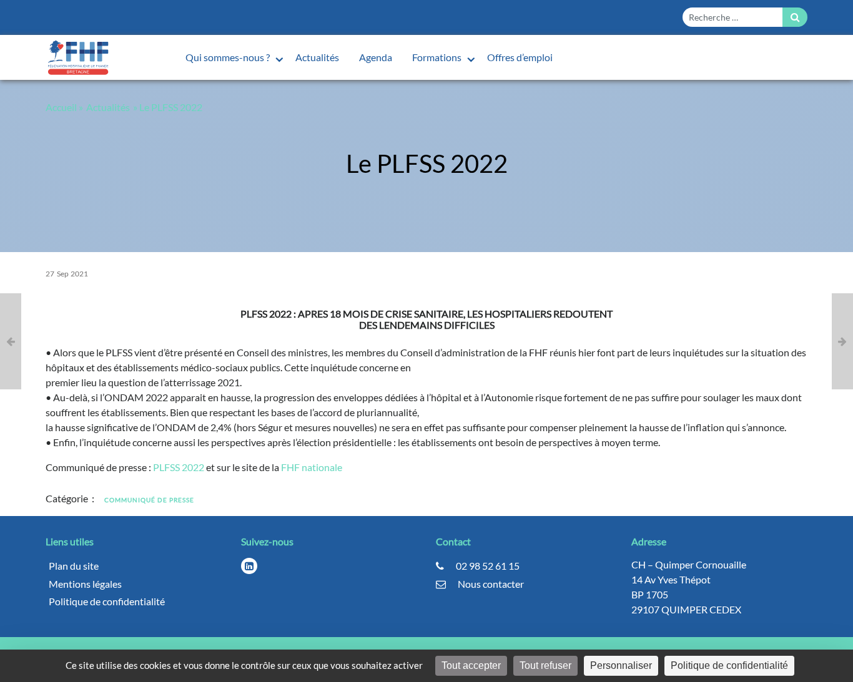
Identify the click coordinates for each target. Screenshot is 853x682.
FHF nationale (311, 467)
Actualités (317, 57)
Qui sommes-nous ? (228, 57)
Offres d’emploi (520, 57)
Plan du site (74, 566)
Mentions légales (85, 584)
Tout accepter (471, 665)
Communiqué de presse (149, 500)
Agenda (375, 57)
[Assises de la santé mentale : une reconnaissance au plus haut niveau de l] (842, 341)
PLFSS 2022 (178, 467)
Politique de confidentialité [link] (729, 665)
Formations (437, 57)
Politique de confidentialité (107, 601)
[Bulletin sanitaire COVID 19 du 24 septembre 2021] (10, 341)
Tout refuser (545, 665)
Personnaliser (621, 665)
